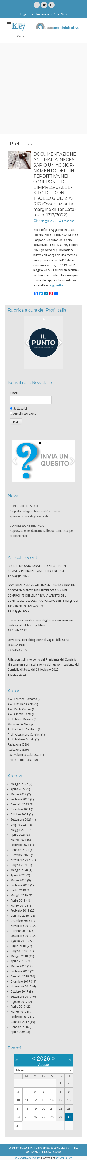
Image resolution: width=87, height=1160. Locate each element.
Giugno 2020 (19, 865)
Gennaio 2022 (20, 804)
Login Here (27, 14)
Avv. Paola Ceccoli (19, 709)
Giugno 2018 (19, 951)
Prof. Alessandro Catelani (24, 734)
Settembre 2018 (21, 935)
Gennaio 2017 (20, 1022)
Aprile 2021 (18, 834)
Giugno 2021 (19, 824)
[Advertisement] (43, 88)
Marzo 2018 (18, 966)
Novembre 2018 (21, 925)
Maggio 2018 (19, 956)
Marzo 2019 (18, 905)
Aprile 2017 (18, 1006)
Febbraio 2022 (20, 799)
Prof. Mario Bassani (20, 719)
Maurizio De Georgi (20, 724)
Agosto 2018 (19, 941)
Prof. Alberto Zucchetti (22, 729)
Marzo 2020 (18, 880)
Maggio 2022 (19, 784)
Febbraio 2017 (20, 1016)
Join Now (61, 14)
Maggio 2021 (19, 829)
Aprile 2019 (18, 900)
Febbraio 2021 (20, 845)
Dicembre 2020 (20, 855)
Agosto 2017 (19, 1001)
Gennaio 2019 (20, 915)
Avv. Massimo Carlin (21, 704)
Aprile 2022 (18, 789)
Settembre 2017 (21, 996)
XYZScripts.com (64, 1158)
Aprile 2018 (18, 961)
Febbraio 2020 (20, 885)
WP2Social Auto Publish (28, 1158)
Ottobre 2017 (19, 991)
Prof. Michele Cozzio (21, 739)
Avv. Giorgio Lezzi (19, 714)
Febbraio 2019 (20, 910)
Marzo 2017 (18, 1011)
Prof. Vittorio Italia (20, 760)
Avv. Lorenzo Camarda (22, 699)
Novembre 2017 (21, 986)
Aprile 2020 (18, 875)
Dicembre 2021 (20, 809)
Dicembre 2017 (20, 981)
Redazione (68, 221)
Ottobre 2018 (19, 931)
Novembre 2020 (21, 860)
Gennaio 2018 (20, 976)
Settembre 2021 (21, 819)
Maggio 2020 (19, 870)
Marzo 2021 (18, 839)
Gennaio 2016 (20, 1027)
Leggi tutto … (57, 285)
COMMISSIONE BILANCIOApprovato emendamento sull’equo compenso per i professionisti (42, 511)
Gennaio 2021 (20, 850)
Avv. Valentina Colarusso (23, 754)
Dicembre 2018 (20, 920)
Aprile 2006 (18, 1032)
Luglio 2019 (18, 890)
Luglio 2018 (18, 946)
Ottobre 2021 (19, 814)
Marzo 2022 (18, 794)
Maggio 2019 (19, 895)
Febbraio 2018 (20, 971)
